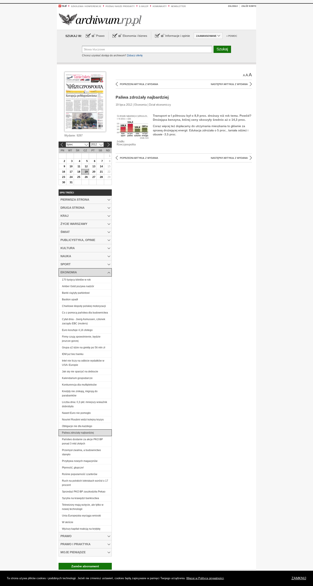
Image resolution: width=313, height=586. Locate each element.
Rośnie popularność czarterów (79, 474)
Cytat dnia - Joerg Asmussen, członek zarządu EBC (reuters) (83, 321)
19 (86, 171)
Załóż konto (248, 6)
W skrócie (67, 522)
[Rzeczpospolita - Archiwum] (100, 19)
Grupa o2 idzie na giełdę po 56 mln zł (83, 347)
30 (63, 182)
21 (101, 171)
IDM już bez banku (72, 354)
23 (63, 177)
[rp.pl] (63, 5)
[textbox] (147, 49)
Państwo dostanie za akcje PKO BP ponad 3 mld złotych (82, 441)
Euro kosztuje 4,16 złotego (77, 330)
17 (71, 171)
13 (93, 166)
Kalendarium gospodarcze (77, 378)
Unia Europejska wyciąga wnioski (81, 515)
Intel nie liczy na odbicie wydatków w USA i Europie (83, 362)
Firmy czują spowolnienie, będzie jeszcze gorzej (81, 338)
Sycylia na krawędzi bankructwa (80, 498)
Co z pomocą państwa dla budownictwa (85, 312)
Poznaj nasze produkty (120, 6)
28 (101, 177)
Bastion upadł (70, 299)
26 (86, 177)
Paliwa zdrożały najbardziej (78, 432)
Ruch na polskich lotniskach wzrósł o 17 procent (85, 483)
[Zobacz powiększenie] (133, 126)
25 (78, 177)
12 (86, 166)
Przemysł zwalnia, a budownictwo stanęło (81, 452)
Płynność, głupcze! (73, 467)
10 (71, 166)
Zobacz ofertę (135, 55)
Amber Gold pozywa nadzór (78, 286)
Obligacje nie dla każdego (77, 426)
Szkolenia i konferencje (86, 6)
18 (78, 171)
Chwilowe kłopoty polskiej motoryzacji (84, 306)
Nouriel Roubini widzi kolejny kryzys (83, 419)
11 (79, 166)
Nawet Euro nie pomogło (76, 412)
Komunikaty (160, 6)
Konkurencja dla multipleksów (79, 384)
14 (101, 166)
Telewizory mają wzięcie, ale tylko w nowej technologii (82, 507)
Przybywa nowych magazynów (80, 461)
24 (71, 177)
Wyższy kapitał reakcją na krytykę (81, 528)
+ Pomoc (231, 36)
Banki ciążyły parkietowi (76, 292)
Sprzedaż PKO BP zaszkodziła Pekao (83, 491)
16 (63, 171)
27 (93, 177)
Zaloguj (233, 6)
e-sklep (143, 6)
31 (71, 182)
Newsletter (178, 6)
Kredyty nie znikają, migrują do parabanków (80, 393)
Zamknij (298, 578)
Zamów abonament (85, 566)
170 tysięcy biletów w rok (76, 279)
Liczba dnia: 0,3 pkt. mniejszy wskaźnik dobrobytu (84, 404)
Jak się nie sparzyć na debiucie (80, 371)
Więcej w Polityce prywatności (205, 578)
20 (93, 171)
